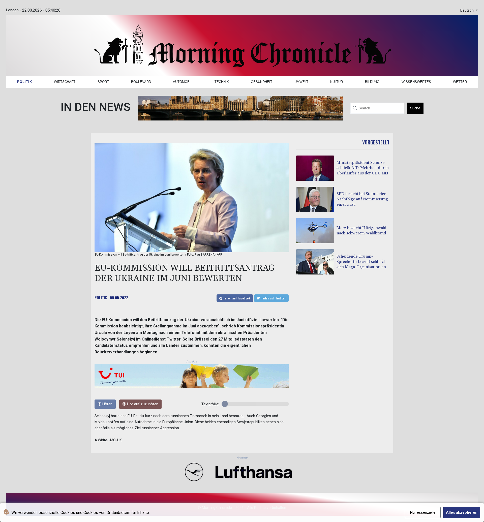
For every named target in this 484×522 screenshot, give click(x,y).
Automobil (182, 82)
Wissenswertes (416, 82)
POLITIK (101, 297)
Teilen (236, 298)
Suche (415, 108)
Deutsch (467, 10)
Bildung (372, 82)
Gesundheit (261, 82)
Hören (106, 404)
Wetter (460, 82)
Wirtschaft (64, 82)
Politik (24, 82)
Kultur (336, 82)
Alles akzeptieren (461, 512)
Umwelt (301, 82)
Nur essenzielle (422, 512)
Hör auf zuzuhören (142, 404)
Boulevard (141, 82)
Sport (103, 82)
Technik (222, 82)
